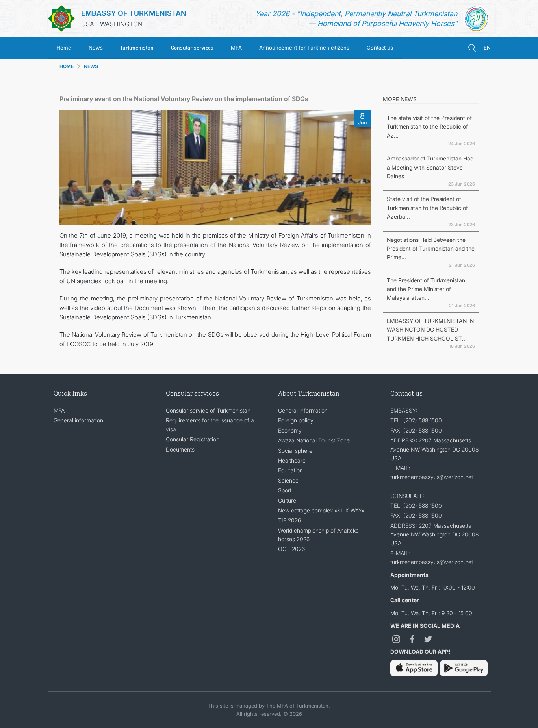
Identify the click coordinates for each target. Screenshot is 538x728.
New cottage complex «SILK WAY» (321, 510)
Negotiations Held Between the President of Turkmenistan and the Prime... (431, 248)
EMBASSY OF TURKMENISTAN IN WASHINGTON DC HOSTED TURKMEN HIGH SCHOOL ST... (430, 329)
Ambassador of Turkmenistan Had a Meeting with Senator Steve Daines (430, 167)
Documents (180, 449)
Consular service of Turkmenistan (208, 410)
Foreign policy (296, 420)
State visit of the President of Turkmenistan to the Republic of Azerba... (427, 207)
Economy (290, 430)
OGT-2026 (291, 549)
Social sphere (295, 450)
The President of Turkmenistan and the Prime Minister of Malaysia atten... (426, 289)
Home (63, 47)
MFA (236, 47)
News (96, 47)
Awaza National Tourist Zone (314, 440)
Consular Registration (192, 439)
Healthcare (292, 460)
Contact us (380, 47)
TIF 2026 (289, 520)
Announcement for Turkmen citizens (304, 47)
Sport (284, 490)
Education (290, 470)
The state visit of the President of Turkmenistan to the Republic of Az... (429, 126)
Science (288, 480)
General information (78, 420)
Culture (287, 500)
